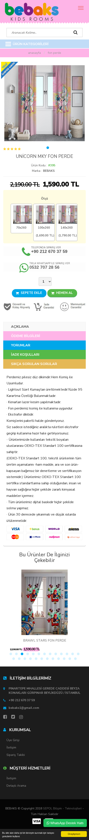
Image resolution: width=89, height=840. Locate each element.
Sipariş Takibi (15, 755)
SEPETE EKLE (31, 293)
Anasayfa (34, 53)
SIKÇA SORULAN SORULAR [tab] (34, 364)
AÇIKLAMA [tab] (20, 326)
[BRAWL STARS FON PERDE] (44, 602)
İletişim (11, 747)
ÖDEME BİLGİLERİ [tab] (25, 336)
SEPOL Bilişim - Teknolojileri (62, 808)
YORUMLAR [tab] (20, 345)
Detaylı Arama (16, 786)
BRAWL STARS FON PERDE (44, 640)
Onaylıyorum (74, 833)
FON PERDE (54, 53)
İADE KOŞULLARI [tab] (25, 354)
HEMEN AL (64, 293)
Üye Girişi (12, 740)
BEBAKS (49, 171)
